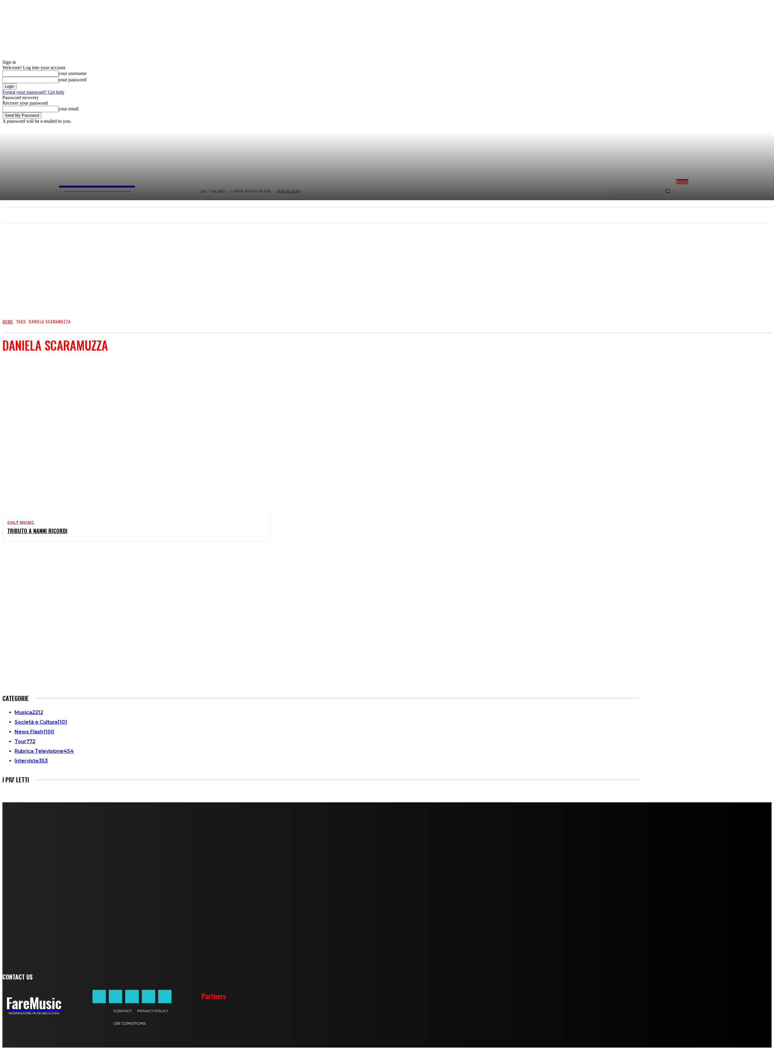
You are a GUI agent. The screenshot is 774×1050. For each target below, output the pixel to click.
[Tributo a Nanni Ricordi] (131, 436)
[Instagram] (115, 996)
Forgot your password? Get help (33, 92)
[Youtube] (164, 996)
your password (72, 79)
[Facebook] (99, 996)
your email (68, 108)
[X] (148, 996)
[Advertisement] (387, 267)
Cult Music (20, 522)
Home (7, 321)
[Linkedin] (131, 996)
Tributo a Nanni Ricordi (37, 531)
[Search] (667, 192)
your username (72, 73)
